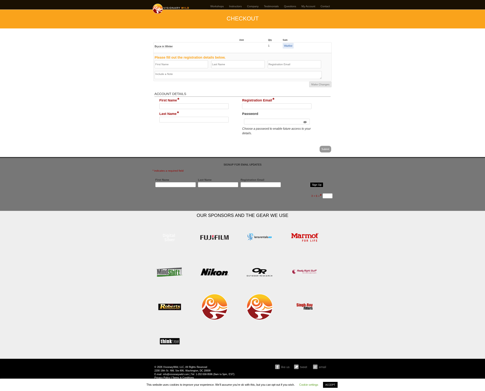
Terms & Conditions (183, 377)
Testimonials (271, 6)
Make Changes (320, 84)
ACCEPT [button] (330, 384)
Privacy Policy (162, 377)
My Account (308, 6)
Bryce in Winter (164, 46)
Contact (325, 6)
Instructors (235, 6)
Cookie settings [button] (308, 384)
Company (253, 6)
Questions (290, 6)
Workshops (217, 6)
